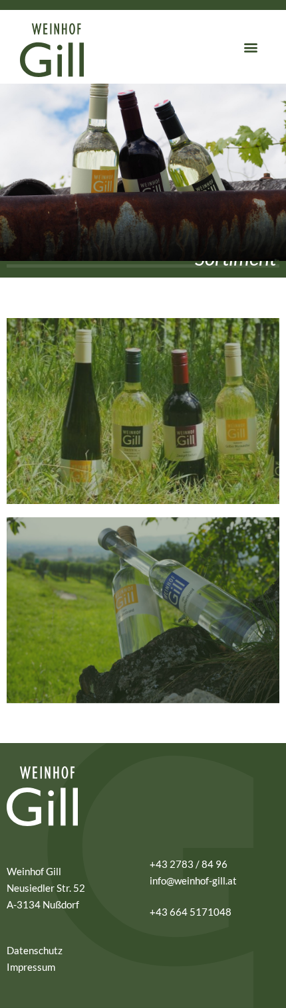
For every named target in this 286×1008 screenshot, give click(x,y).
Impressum (31, 967)
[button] (250, 47)
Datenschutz (35, 950)
